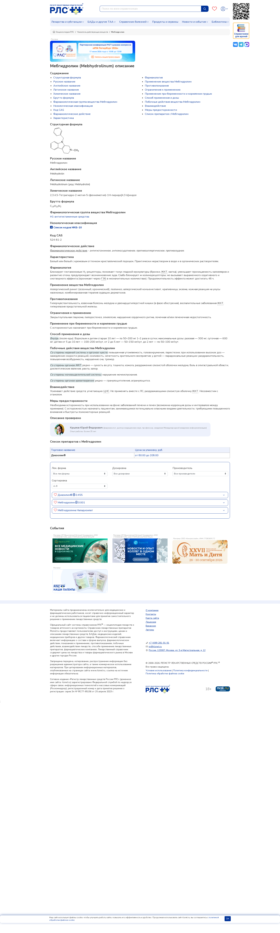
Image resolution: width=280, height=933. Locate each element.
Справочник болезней (132, 22)
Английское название (66, 85)
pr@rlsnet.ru (155, 646)
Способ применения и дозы (162, 98)
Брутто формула (63, 98)
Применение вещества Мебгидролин (168, 81)
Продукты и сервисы (165, 22)
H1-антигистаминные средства (69, 216)
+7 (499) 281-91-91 (159, 642)
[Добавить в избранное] (55, 495)
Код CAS (58, 110)
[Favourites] (214, 9)
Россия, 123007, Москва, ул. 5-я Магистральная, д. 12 (177, 650)
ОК (227, 918)
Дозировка (119, 468)
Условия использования (158, 670)
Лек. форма (59, 468)
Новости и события (194, 22)
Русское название (64, 81)
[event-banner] (200, 552)
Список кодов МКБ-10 (67, 227)
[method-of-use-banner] (92, 51)
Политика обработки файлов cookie (165, 673)
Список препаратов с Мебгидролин (166, 114)
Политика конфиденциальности (190, 670)
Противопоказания (157, 85)
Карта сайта (152, 618)
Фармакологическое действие (72, 114)
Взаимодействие (155, 106)
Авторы (150, 629)
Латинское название (66, 90)
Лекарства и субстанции (66, 22)
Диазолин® (65, 495)
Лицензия (151, 622)
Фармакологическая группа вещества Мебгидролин (85, 102)
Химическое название (67, 94)
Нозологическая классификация (73, 106)
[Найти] (205, 9)
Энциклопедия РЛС (65, 32)
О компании (152, 610)
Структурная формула (67, 77)
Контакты (151, 614)
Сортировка (59, 480)
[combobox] (150, 9)
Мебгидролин (67, 502)
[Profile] (224, 8)
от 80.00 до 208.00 (146, 455)
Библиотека (219, 22)
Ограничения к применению (163, 90)
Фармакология (154, 77)
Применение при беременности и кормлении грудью (178, 94)
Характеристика (63, 118)
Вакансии (151, 625)
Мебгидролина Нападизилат (75, 510)
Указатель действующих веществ (92, 32)
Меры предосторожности (161, 110)
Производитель (182, 468)
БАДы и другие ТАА (100, 22)
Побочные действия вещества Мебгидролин (172, 102)
